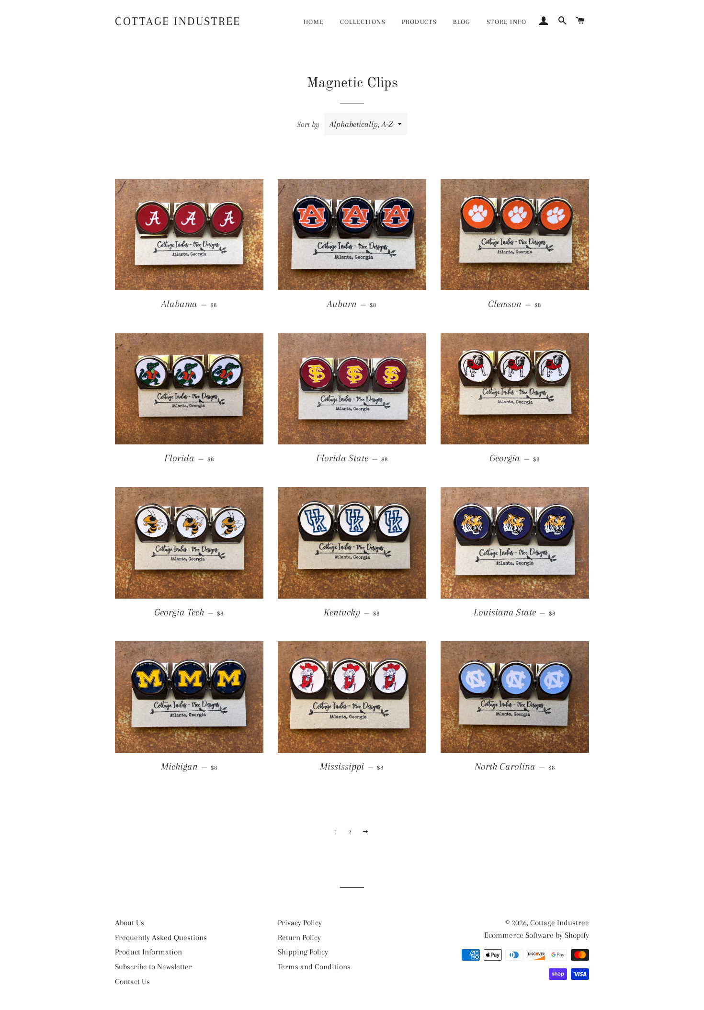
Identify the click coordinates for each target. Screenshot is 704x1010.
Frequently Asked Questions (161, 937)
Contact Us (132, 981)
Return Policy (299, 937)
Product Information (148, 951)
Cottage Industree (178, 21)
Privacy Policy (300, 922)
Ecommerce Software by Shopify (536, 935)
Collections (363, 21)
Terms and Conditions (314, 966)
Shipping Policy (303, 951)
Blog (461, 21)
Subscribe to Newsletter (153, 966)
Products (419, 21)
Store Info (507, 21)
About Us (129, 922)
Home (314, 21)
